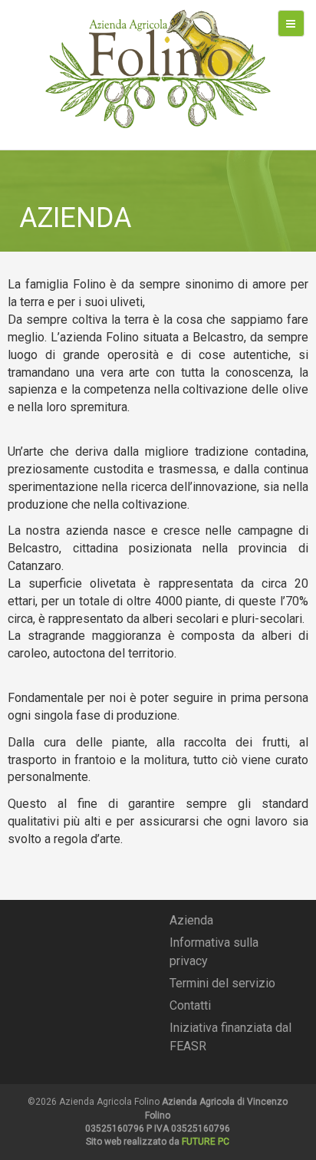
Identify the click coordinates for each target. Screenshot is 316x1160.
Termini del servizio (222, 983)
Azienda (191, 920)
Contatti (190, 1005)
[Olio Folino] (157, 68)
